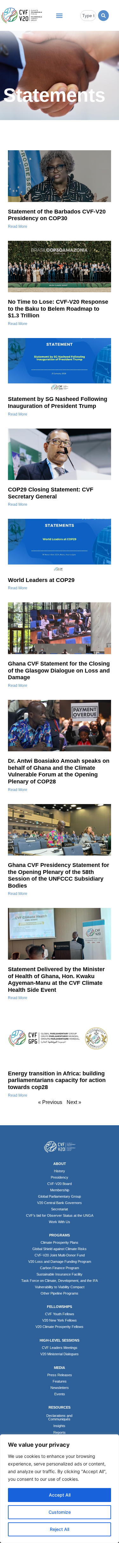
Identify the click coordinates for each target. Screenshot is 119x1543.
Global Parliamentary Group (59, 1196)
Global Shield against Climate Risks (59, 1249)
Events (59, 1394)
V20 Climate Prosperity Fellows (59, 1327)
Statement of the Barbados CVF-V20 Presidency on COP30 (57, 215)
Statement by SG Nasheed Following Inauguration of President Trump (57, 402)
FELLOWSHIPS (59, 1307)
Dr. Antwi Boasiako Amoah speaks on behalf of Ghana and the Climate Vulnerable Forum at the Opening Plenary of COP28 (58, 771)
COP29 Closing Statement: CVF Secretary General (50, 493)
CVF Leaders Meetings (59, 1348)
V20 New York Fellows (59, 1320)
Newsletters (59, 1388)
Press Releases (59, 1375)
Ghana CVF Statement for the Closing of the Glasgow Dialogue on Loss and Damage (59, 670)
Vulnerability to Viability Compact (59, 1287)
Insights (59, 1426)
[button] (59, 15)
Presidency (59, 1177)
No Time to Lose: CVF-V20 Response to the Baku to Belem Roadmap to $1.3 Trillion (58, 309)
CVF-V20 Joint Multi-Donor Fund (60, 1255)
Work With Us (59, 1222)
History (59, 1171)
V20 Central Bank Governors (59, 1203)
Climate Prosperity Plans (59, 1242)
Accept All (59, 1495)
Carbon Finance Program (59, 1268)
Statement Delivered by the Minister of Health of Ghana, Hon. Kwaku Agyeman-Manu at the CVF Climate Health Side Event (56, 979)
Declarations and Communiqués (59, 1417)
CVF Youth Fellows (59, 1314)
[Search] (103, 15)
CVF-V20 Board (59, 1184)
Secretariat (59, 1209)
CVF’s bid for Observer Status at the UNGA (59, 1215)
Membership (59, 1190)
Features (60, 1381)
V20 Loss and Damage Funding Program (59, 1261)
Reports (59, 1432)
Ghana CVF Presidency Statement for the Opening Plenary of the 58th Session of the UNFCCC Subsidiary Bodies (58, 875)
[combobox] (88, 15)
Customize (60, 1512)
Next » (74, 1102)
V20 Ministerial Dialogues (59, 1354)
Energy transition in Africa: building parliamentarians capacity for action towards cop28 (57, 1080)
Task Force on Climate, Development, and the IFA (59, 1280)
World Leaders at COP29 (41, 580)
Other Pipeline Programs (59, 1293)
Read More (17, 226)
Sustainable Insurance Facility (59, 1274)
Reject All (59, 1529)
